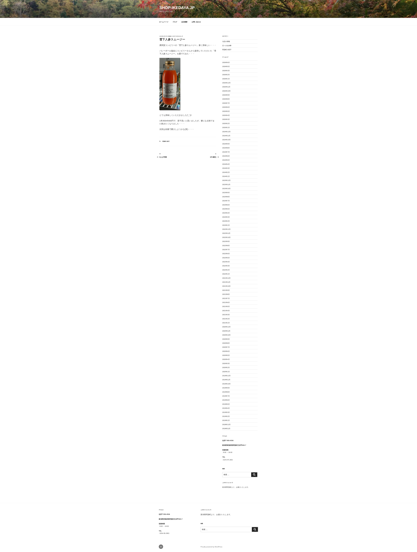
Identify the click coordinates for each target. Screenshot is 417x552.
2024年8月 (226, 148)
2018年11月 (226, 428)
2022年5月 (226, 258)
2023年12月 (226, 180)
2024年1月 (226, 176)
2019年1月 (226, 420)
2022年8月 (226, 245)
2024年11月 (226, 136)
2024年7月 (226, 152)
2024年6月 (226, 156)
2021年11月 (226, 282)
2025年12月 (226, 83)
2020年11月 (226, 331)
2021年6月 (226, 302)
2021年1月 (226, 323)
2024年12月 (226, 132)
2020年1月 (226, 371)
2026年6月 (226, 62)
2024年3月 (226, 168)
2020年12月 (226, 327)
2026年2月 (226, 75)
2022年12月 (226, 229)
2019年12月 (226, 376)
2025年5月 (226, 111)
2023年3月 (226, 217)
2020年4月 (226, 359)
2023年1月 (226, 225)
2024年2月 (226, 172)
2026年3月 (226, 70)
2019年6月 (226, 400)
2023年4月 (226, 213)
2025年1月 (226, 127)
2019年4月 (226, 408)
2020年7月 (226, 347)
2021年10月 (226, 286)
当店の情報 (226, 41)
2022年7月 (226, 249)
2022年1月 (226, 274)
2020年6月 (226, 351)
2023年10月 (226, 188)
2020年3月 (226, 363)
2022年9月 (226, 241)
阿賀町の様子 (166, 141)
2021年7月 (226, 298)
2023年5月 (226, 209)
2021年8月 (226, 294)
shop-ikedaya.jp (177, 7)
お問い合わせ (196, 22)
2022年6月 (226, 253)
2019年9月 (226, 388)
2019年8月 (226, 392)
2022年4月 (226, 262)
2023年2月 (226, 221)
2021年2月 (226, 319)
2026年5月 (226, 66)
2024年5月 (226, 160)
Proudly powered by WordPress (211, 547)
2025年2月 (226, 123)
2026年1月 (226, 79)
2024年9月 (226, 144)
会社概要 (184, 22)
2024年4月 (226, 164)
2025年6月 (226, 107)
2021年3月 (226, 314)
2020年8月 (226, 343)
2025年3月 (226, 119)
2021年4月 (226, 310)
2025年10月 (226, 91)
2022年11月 (226, 233)
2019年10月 (226, 384)
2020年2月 (226, 367)
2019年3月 (226, 412)
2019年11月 (226, 380)
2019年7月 (226, 396)
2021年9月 (226, 290)
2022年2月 (226, 270)
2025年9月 (226, 95)
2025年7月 (226, 103)
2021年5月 (226, 306)
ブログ (175, 22)
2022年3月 (226, 266)
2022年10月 (226, 237)
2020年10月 (226, 335)
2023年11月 (226, 184)
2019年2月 (226, 416)
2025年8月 (226, 99)
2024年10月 (226, 140)
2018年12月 (226, 424)
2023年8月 (226, 197)
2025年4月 (226, 115)
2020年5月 (226, 355)
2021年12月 (226, 278)
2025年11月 (226, 87)
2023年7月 (226, 201)
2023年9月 (226, 192)
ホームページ (163, 22)
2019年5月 (226, 404)
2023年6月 (226, 205)
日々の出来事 (226, 45)
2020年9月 (226, 339)
